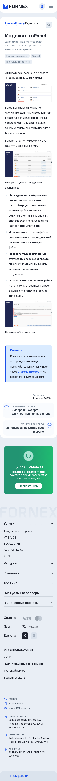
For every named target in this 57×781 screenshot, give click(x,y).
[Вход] (42, 6)
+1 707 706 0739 (18, 703)
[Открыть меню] (51, 6)
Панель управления (17, 56)
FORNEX (13, 699)
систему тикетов (28, 371)
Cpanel (36, 56)
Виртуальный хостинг (18, 61)
